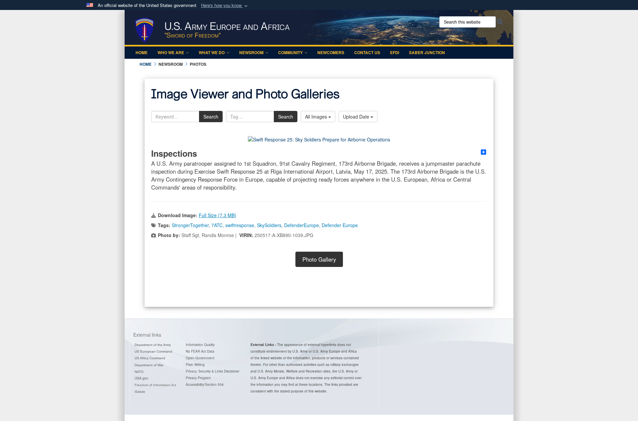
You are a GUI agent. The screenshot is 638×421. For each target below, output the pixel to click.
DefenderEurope (301, 225)
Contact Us (367, 52)
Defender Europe (340, 225)
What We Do (212, 52)
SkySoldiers (269, 225)
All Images (316, 116)
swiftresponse (239, 225)
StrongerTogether (190, 225)
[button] (225, 5)
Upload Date (357, 116)
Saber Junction (427, 52)
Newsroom (251, 52)
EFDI (394, 52)
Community (290, 52)
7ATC (217, 225)
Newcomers (330, 52)
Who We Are (171, 52)
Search (210, 116)
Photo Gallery (319, 259)
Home (142, 52)
